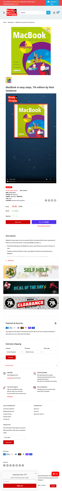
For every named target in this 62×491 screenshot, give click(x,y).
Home (4, 22)
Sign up (20, 486)
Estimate (10, 357)
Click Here (10, 378)
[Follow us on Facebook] (4, 465)
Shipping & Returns (8, 411)
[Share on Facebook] (46, 200)
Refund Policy (9, 365)
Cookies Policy (7, 414)
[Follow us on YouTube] (17, 465)
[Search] (48, 12)
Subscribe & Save (53, 3)
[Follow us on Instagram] (10, 465)
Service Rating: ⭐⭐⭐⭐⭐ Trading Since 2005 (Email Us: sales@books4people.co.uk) (19, 3)
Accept (53, 486)
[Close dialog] (35, 473)
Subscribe (8, 442)
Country (8, 348)
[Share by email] (55, 200)
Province (27, 348)
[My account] (54, 12)
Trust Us (36, 411)
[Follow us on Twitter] (7, 465)
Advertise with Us (39, 414)
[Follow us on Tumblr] (23, 465)
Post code (47, 348)
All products (11, 22)
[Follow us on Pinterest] (13, 465)
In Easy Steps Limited (11, 190)
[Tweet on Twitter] (52, 200)
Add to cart (18, 222)
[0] (57, 13)
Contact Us (6, 419)
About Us (36, 408)
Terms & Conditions (8, 408)
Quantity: (8, 216)
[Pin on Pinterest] (49, 200)
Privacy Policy (7, 416)
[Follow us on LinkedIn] (20, 465)
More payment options (44, 226)
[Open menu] (4, 12)
